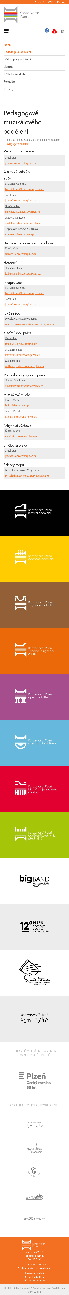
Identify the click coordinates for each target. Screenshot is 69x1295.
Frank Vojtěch (13, 248)
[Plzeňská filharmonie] (34, 1148)
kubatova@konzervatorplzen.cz (23, 273)
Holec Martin (12, 400)
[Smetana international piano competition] (34, 973)
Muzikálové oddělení (48, 139)
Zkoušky (8, 67)
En (63, 31)
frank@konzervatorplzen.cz (20, 254)
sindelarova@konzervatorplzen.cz (24, 223)
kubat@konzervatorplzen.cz (21, 416)
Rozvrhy (8, 89)
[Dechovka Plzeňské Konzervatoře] (34, 927)
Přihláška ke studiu (15, 74)
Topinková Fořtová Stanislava (21, 229)
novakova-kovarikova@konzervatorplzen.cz (29, 324)
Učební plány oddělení (17, 59)
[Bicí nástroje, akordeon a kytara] (34, 789)
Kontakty (61, 2)
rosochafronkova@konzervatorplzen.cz (27, 475)
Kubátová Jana (13, 268)
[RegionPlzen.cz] (34, 1219)
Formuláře (40, 2)
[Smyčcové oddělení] (34, 605)
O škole (17, 139)
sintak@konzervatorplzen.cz (21, 436)
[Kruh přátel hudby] (34, 1172)
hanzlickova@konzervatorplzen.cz (24, 189)
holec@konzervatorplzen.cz (20, 405)
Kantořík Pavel (13, 349)
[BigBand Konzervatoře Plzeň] (34, 881)
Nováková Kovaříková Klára (21, 318)
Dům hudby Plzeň (35, 1277)
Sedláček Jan (12, 360)
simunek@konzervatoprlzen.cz (22, 211)
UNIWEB (32, 1291)
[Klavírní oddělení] (34, 513)
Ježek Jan (10, 157)
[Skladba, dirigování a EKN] (34, 651)
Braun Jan (11, 338)
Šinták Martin (13, 431)
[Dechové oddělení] (34, 559)
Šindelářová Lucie (15, 217)
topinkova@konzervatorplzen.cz (23, 234)
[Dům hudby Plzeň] (34, 1019)
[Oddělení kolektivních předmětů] (34, 835)
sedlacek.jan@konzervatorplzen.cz (24, 366)
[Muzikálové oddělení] (34, 743)
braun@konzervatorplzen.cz (21, 343)
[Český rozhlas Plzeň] (34, 1080)
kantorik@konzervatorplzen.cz (22, 355)
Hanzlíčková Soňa (15, 183)
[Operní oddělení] (34, 697)
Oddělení (29, 139)
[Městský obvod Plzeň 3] (34, 1195)
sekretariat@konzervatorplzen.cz (35, 1268)
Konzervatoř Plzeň (35, 1273)
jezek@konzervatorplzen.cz (20, 163)
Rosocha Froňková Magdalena (22, 470)
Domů (7, 139)
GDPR (51, 2)
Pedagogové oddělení (17, 52)
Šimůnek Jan (12, 206)
